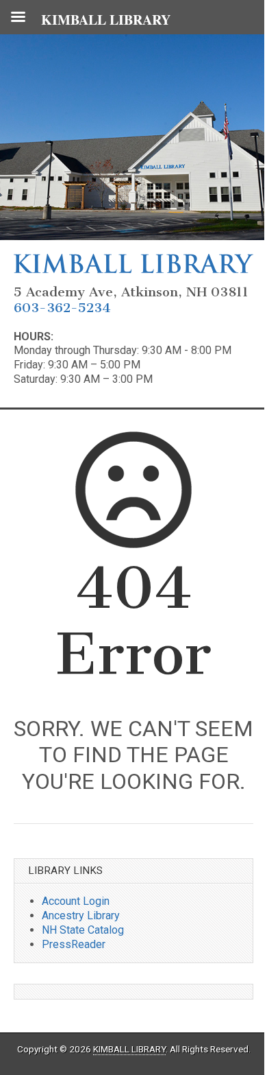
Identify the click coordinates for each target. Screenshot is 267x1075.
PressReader (73, 944)
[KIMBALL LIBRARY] (133, 269)
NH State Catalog (83, 929)
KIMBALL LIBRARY (129, 1048)
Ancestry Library (81, 915)
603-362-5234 (62, 308)
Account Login (76, 901)
